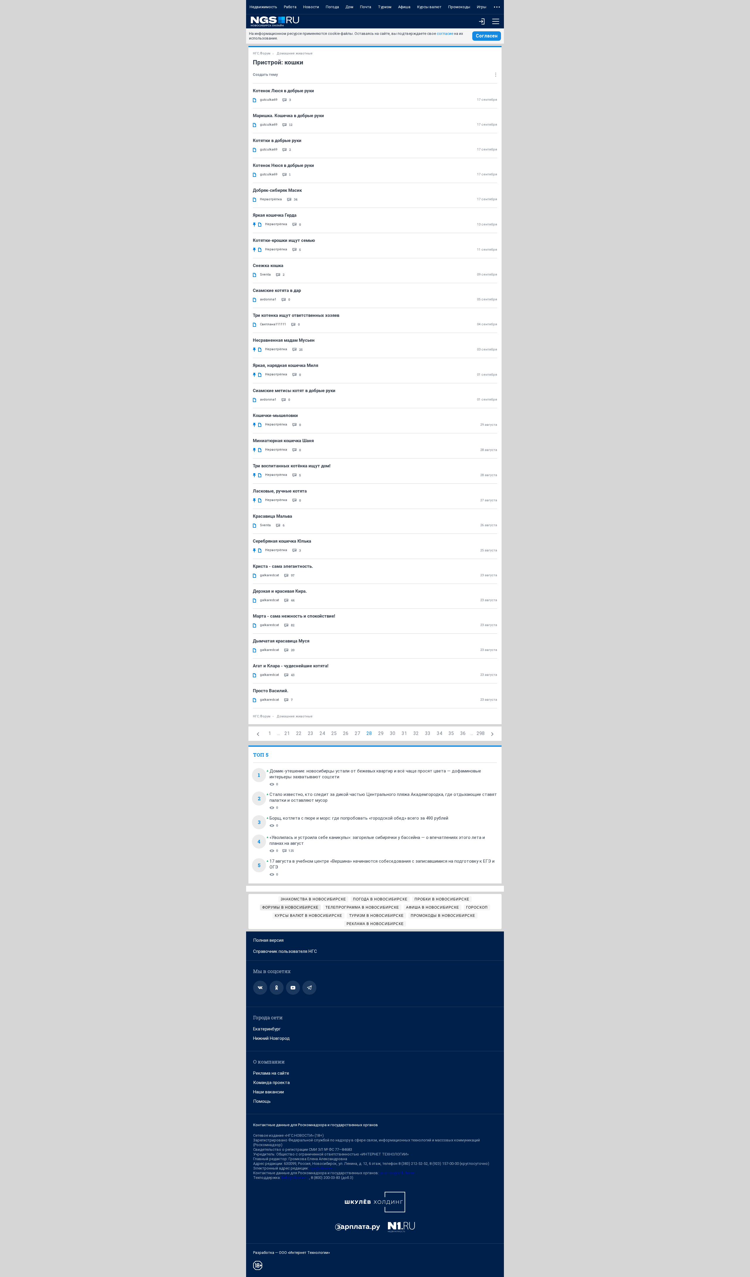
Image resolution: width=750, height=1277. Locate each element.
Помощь (262, 1101)
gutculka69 (268, 100)
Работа (290, 7)
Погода (332, 7)
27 (357, 733)
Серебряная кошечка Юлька (282, 541)
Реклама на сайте (271, 1073)
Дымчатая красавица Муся (281, 641)
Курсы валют (429, 7)
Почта (365, 7)
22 (298, 733)
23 (310, 733)
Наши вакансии (268, 1092)
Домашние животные (295, 53)
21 (287, 733)
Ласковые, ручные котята (280, 491)
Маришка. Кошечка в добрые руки (288, 115)
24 (322, 733)
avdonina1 (268, 299)
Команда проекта (271, 1082)
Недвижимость (263, 7)
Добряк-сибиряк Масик (277, 190)
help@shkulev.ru (295, 1177)
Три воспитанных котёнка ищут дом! (291, 466)
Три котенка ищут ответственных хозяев (296, 315)
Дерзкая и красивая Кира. (280, 591)
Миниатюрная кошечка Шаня (283, 440)
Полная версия (268, 940)
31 (404, 733)
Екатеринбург (267, 1029)
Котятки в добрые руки (277, 140)
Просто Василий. (270, 690)
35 (451, 733)
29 (380, 733)
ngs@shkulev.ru (322, 1168)
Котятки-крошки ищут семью (284, 240)
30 (392, 733)
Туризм (384, 7)
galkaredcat (269, 575)
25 (334, 733)
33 (427, 733)
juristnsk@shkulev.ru (397, 1173)
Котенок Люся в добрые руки (283, 90)
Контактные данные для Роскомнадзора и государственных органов (315, 1125)
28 (369, 733)
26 (345, 733)
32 (416, 733)
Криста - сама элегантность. (283, 566)
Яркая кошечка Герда (274, 215)
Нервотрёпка (271, 199)
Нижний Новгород (271, 1038)
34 (439, 733)
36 (463, 733)
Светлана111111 (273, 324)
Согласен (486, 36)
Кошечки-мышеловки (275, 415)
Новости (311, 7)
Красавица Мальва (272, 516)
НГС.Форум (261, 53)
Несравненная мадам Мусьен (284, 340)
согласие (445, 33)
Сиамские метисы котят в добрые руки (294, 390)
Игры (481, 7)
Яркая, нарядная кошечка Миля (285, 365)
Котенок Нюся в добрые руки (283, 165)
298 (481, 733)
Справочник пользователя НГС (285, 951)
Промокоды (459, 7)
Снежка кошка (268, 265)
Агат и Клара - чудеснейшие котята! (290, 666)
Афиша (404, 7)
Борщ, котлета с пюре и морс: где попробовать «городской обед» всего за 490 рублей (359, 818)
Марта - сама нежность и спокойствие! (294, 616)
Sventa (265, 274)
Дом (349, 7)
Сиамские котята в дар (277, 290)
